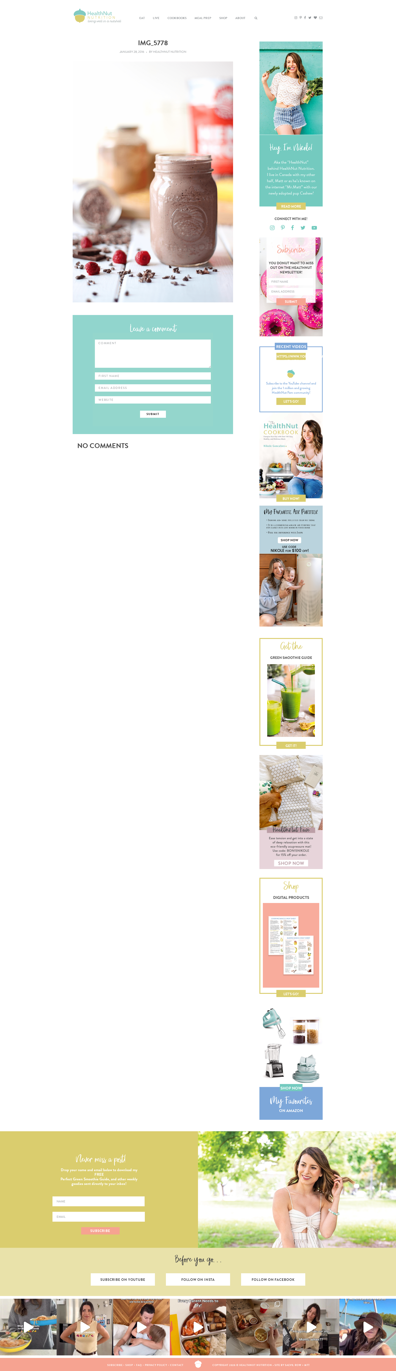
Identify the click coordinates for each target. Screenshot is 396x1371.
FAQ (139, 1365)
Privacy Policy (156, 1365)
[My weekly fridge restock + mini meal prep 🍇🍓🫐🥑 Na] (85, 1327)
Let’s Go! (291, 401)
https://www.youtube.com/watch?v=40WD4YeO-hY (291, 357)
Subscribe (114, 1365)
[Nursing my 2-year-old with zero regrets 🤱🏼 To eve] (141, 1327)
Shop (223, 18)
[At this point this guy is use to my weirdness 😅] (367, 1327)
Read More (291, 206)
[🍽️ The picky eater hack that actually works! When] (198, 1327)
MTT (307, 1365)
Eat (142, 18)
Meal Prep (203, 18)
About (240, 18)
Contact (177, 1365)
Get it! (291, 745)
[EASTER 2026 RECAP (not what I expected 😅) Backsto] (254, 1327)
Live (156, 18)
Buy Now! (291, 498)
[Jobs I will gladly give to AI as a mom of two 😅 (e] (311, 1327)
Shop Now (291, 1088)
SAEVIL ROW (293, 1365)
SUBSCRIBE (100, 1230)
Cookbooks (177, 18)
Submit (291, 301)
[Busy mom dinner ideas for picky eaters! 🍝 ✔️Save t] (28, 1327)
